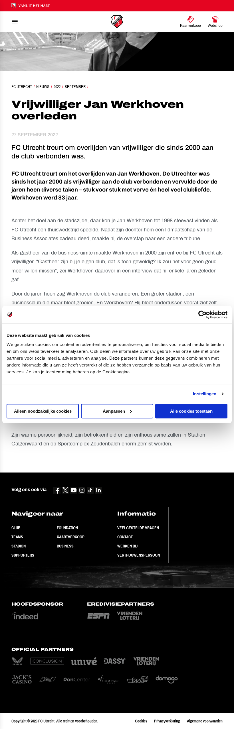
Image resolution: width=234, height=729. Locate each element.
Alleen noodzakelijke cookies (43, 411)
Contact (125, 536)
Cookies (141, 721)
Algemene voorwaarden (205, 721)
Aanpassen (114, 411)
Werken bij (127, 546)
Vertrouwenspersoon (138, 555)
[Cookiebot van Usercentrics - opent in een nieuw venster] (202, 314)
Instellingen (204, 393)
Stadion (18, 546)
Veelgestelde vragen (138, 527)
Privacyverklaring (167, 721)
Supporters (22, 555)
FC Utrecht (21, 86)
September (75, 86)
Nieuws (42, 86)
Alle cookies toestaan (191, 411)
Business (65, 546)
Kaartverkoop (70, 536)
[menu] (14, 21)
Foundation (67, 527)
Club (15, 527)
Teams (17, 536)
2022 (57, 86)
